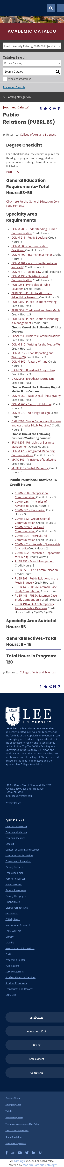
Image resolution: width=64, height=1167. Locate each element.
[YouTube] (20, 1152)
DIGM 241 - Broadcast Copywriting (33, 370)
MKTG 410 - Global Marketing (30, 468)
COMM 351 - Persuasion (30, 510)
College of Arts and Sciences (38, 134)
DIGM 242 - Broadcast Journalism (32, 379)
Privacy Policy (13, 803)
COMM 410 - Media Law (26, 272)
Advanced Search (14, 87)
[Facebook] (6, 1152)
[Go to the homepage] (6, 8)
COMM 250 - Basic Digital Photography (36, 396)
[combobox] (32, 46)
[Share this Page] (50, 109)
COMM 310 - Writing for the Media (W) (35, 344)
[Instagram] (13, 1152)
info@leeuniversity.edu (18, 795)
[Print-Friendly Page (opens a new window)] (54, 108)
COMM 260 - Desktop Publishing (31, 404)
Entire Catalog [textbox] (13, 63)
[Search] (57, 71)
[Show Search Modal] (51, 8)
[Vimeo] (40, 1152)
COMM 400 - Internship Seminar (31, 255)
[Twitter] (27, 1152)
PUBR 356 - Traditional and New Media (35, 310)
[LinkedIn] (33, 1152)
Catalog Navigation (18, 97)
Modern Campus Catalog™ (40, 1165)
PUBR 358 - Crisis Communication (36, 570)
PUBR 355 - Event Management (34, 561)
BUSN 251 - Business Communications (35, 336)
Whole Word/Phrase (19, 78)
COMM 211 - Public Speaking (29, 237)
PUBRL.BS (12, 172)
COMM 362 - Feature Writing (29, 361)
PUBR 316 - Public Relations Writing (34, 302)
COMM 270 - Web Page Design (30, 413)
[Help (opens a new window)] (58, 108)
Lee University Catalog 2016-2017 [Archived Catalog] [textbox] (32, 46)
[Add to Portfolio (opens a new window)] (45, 108)
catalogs (19, 1161)
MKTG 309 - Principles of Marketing (33, 459)
